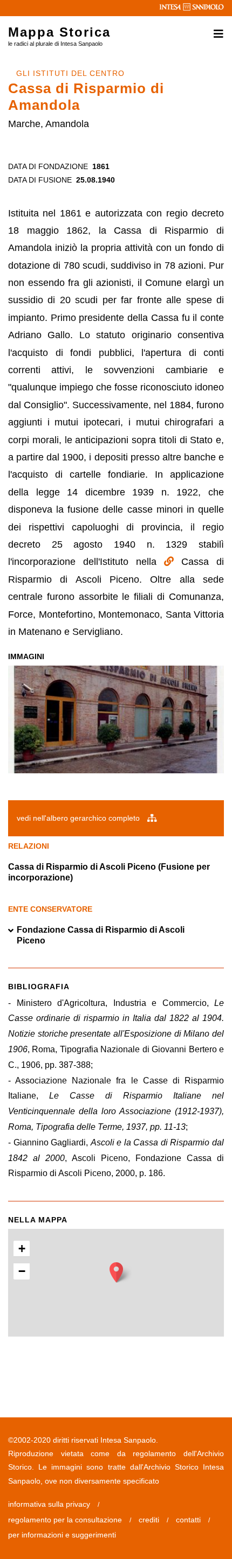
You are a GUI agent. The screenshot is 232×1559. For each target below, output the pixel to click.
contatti (188, 1519)
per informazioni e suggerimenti (62, 1534)
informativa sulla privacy (49, 1504)
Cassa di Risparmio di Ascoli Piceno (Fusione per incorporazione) (109, 872)
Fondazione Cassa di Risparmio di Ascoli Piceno (101, 935)
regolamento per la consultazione (65, 1519)
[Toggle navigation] (215, 34)
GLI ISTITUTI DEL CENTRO (70, 73)
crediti (149, 1519)
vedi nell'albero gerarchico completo (79, 818)
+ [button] (21, 1248)
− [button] (21, 1271)
